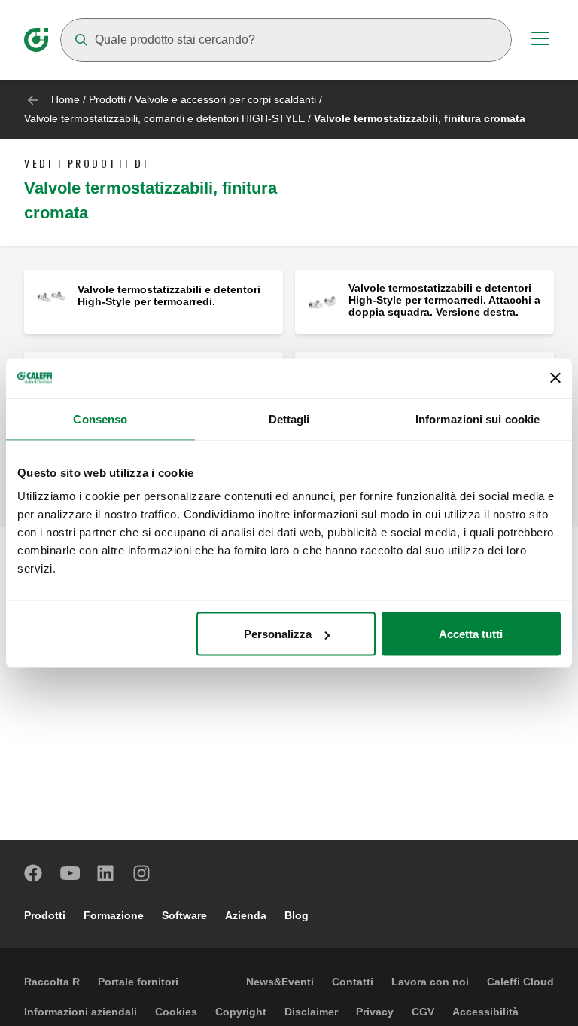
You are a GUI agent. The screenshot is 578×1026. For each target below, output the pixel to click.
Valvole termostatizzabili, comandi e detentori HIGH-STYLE (164, 118)
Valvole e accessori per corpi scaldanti (225, 99)
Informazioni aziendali (80, 1012)
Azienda (245, 915)
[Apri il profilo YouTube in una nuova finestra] (70, 873)
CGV (423, 1012)
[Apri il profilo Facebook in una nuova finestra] (34, 873)
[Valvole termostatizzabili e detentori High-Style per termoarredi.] (50, 296)
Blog (296, 915)
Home (65, 99)
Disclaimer (311, 1012)
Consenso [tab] (100, 418)
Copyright (240, 1012)
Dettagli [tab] (289, 418)
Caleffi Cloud (520, 982)
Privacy (375, 1012)
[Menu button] (540, 40)
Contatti (352, 982)
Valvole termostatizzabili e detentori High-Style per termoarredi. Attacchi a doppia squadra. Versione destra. (444, 300)
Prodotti (107, 99)
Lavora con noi (430, 982)
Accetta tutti (471, 634)
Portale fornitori (138, 982)
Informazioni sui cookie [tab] (477, 418)
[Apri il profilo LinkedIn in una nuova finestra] (106, 873)
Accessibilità (485, 1012)
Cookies (176, 1012)
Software (184, 915)
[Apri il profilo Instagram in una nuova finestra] (142, 873)
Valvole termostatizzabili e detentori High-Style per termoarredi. (169, 295)
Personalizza (278, 634)
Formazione (114, 915)
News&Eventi (280, 982)
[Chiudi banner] (555, 378)
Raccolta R (52, 982)
